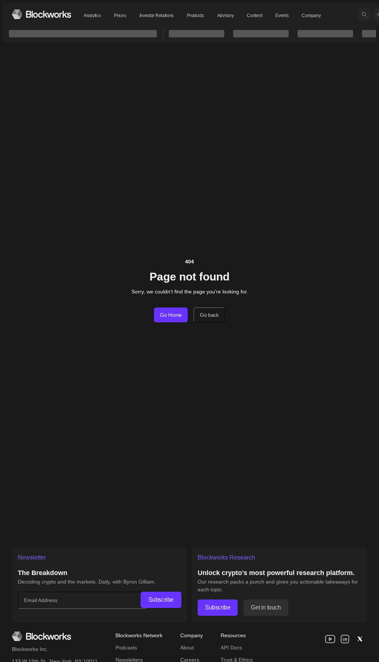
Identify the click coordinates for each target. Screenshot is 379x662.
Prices (120, 15)
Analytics (92, 15)
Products (195, 15)
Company (311, 15)
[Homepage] (41, 14)
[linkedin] (345, 639)
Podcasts (126, 648)
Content (254, 15)
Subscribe (161, 600)
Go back (209, 315)
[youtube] (330, 639)
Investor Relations (157, 15)
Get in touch (266, 607)
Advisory (225, 15)
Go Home (171, 315)
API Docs (231, 648)
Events (281, 15)
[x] (359, 639)
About (187, 648)
